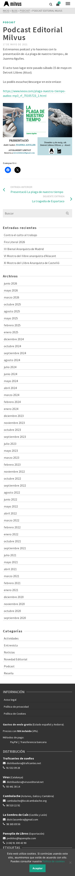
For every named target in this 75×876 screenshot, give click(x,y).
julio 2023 (10, 444)
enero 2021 (11, 590)
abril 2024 (10, 388)
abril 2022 (10, 513)
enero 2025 (11, 332)
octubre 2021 (12, 541)
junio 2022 (10, 499)
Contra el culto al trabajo (20, 235)
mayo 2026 (11, 290)
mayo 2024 (11, 381)
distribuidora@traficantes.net (24, 763)
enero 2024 (11, 409)
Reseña (8, 673)
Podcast (9, 22)
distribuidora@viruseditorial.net (25, 782)
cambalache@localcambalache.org (27, 800)
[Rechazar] (70, 862)
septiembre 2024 (15, 353)
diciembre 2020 (14, 597)
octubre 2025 (12, 304)
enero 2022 (11, 534)
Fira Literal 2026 (14, 242)
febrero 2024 (12, 402)
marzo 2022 (11, 520)
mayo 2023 (11, 451)
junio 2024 (10, 374)
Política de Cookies (15, 713)
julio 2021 (10, 555)
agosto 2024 (12, 360)
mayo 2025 (11, 318)
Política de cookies (53, 861)
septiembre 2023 (15, 437)
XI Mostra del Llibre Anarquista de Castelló (31, 263)
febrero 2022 (12, 527)
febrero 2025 (12, 325)
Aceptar (37, 868)
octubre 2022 (12, 478)
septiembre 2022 (15, 485)
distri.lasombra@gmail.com (22, 819)
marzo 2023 (11, 457)
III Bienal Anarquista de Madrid (24, 249)
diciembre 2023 (14, 416)
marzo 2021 (11, 576)
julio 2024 (10, 367)
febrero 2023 (12, 464)
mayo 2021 (11, 562)
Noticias (9, 652)
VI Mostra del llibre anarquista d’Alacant (30, 256)
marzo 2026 (11, 297)
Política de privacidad (16, 706)
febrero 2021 (12, 583)
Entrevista (11, 645)
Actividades (11, 638)
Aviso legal (10, 699)
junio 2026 (10, 283)
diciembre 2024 (14, 339)
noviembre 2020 (14, 604)
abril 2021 (10, 569)
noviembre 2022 (14, 471)
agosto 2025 (12, 311)
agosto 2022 (12, 492)
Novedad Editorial (15, 659)
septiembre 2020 (15, 618)
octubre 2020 (12, 611)
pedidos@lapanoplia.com (21, 838)
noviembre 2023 (14, 423)
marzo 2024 (11, 395)
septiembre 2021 (15, 548)
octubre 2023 (12, 430)
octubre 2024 (12, 346)
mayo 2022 (11, 506)
